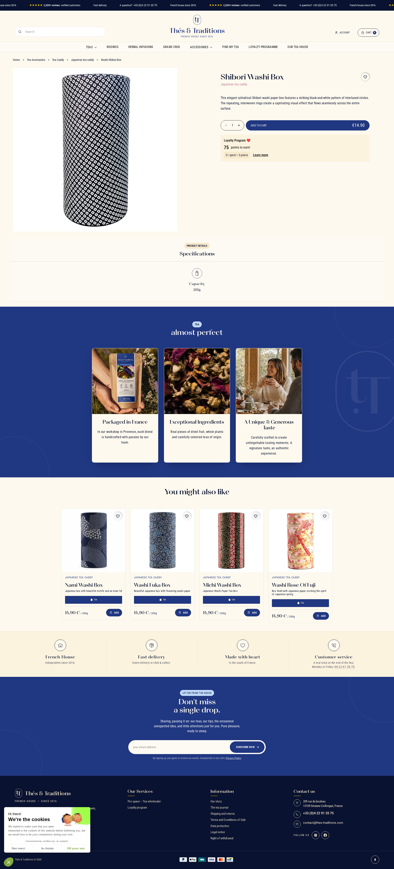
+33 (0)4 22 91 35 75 (145, 5)
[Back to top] (375, 859)
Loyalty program (137, 807)
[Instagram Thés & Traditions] (316, 835)
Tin (95, 599)
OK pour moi (76, 848)
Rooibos (112, 47)
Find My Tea (230, 47)
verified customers (54, 5)
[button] (9, 862)
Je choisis (47, 848)
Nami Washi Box (84, 585)
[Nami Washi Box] (93, 540)
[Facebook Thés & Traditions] (325, 835)
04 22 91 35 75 (344, 666)
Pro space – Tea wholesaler (144, 801)
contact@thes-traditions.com (323, 823)
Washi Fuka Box (152, 585)
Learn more (260, 155)
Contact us (304, 791)
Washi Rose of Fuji (293, 585)
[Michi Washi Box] (231, 540)
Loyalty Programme (263, 47)
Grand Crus (171, 47)
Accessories (199, 47)
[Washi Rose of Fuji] (300, 540)
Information (222, 791)
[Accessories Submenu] (211, 47)
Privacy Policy (233, 758)
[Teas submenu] (95, 47)
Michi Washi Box (222, 585)
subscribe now (245, 747)
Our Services (140, 791)
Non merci (18, 848)
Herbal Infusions (140, 47)
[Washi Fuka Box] (162, 540)
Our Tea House (297, 47)
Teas (89, 47)
